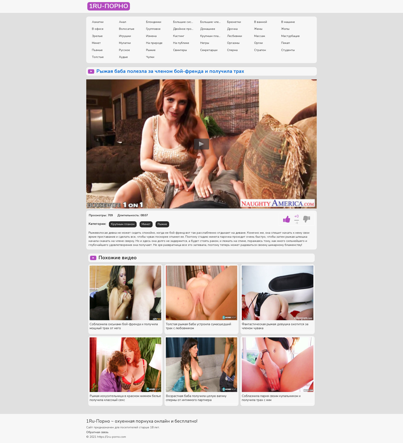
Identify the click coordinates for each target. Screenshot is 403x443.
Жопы (285, 29)
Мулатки (125, 43)
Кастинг (178, 36)
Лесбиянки (234, 36)
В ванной (260, 22)
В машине (288, 22)
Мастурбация (290, 36)
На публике (181, 43)
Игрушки (125, 36)
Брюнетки (234, 22)
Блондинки (153, 22)
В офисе (97, 29)
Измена (151, 36)
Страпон (260, 50)
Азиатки (97, 22)
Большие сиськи (183, 22)
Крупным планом (210, 36)
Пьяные (97, 50)
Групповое (153, 29)
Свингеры (180, 50)
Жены (258, 29)
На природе (154, 43)
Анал (122, 22)
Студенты (288, 50)
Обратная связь (97, 432)
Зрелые (97, 36)
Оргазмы (233, 43)
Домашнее (207, 29)
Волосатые (126, 29)
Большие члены (210, 22)
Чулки (150, 57)
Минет (96, 43)
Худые (123, 57)
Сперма (232, 50)
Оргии (258, 43)
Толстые (98, 57)
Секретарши (208, 50)
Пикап (285, 43)
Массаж (259, 36)
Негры (204, 43)
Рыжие (151, 50)
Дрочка (232, 29)
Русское (124, 50)
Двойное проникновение (183, 29)
